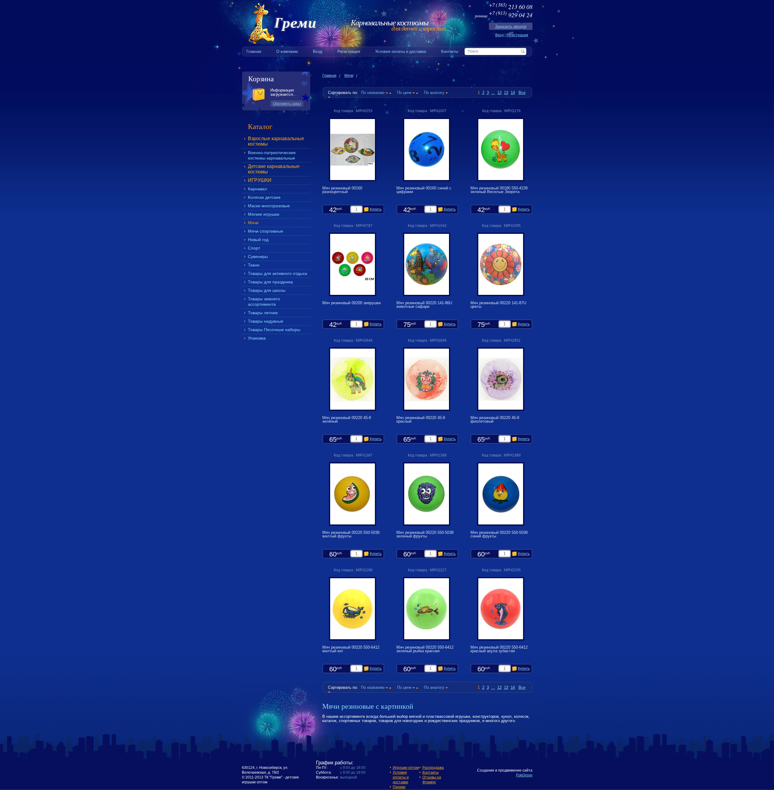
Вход (499, 35)
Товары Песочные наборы (274, 329)
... (493, 92)
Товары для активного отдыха (277, 273)
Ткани (253, 265)
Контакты (430, 772)
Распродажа (433, 768)
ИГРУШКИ (260, 180)
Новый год (258, 239)
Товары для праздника (270, 281)
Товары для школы (266, 290)
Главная (329, 75)
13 (506, 92)
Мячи (253, 222)
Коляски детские (264, 197)
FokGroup (524, 775)
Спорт (254, 248)
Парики (399, 787)
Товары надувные (265, 321)
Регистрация (517, 35)
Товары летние (263, 312)
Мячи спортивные (265, 231)
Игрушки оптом (406, 768)
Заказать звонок (510, 26)
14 (513, 92)
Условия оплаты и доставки (401, 777)
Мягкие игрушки (263, 214)
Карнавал (257, 188)
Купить (376, 209)
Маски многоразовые (269, 205)
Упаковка (257, 338)
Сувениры (258, 256)
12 (499, 92)
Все (522, 92)
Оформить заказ (287, 104)
